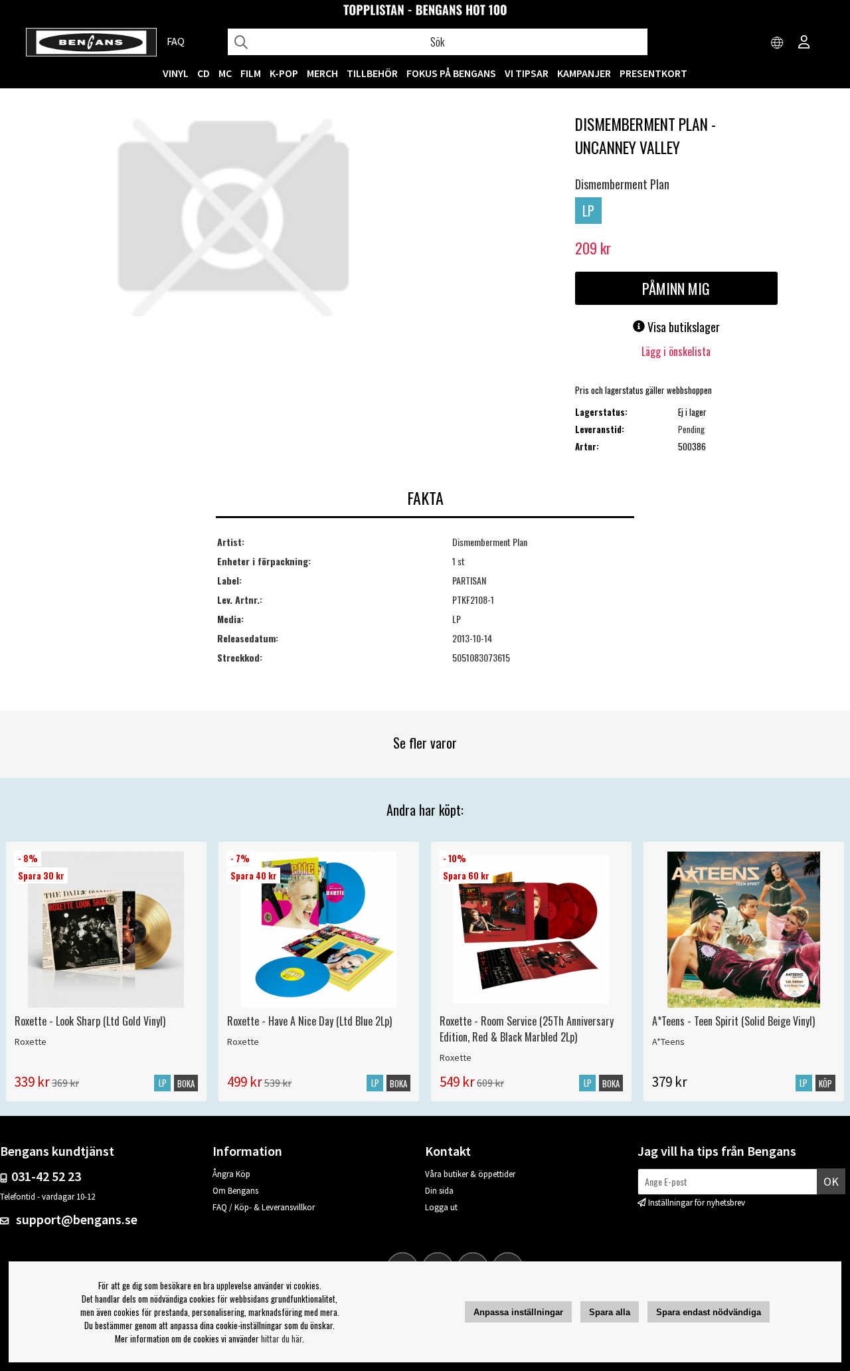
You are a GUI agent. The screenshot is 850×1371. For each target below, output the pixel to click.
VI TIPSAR (527, 73)
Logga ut (441, 1207)
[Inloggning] (804, 43)
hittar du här (281, 1338)
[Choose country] (778, 43)
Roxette (30, 1042)
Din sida (439, 1190)
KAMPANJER (584, 73)
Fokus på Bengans (451, 73)
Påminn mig (676, 288)
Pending (691, 429)
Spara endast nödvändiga (708, 1312)
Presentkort (653, 73)
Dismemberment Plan (622, 184)
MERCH (322, 73)
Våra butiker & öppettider (470, 1174)
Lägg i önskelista (676, 351)
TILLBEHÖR (372, 73)
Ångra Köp (231, 1174)
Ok (831, 1181)
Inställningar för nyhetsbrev (696, 1202)
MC (225, 73)
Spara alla (609, 1312)
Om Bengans (235, 1190)
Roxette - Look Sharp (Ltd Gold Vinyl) (90, 1021)
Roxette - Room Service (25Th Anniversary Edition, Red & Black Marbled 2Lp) (527, 1029)
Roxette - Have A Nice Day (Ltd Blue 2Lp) (309, 1021)
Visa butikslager (682, 326)
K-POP (284, 73)
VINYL (176, 73)
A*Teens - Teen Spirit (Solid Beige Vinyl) (733, 1021)
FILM (250, 73)
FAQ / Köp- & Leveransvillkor (263, 1207)
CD (203, 73)
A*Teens (668, 1042)
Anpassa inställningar (518, 1312)
